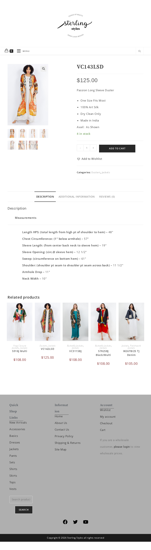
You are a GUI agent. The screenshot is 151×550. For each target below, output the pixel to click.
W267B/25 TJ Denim (131, 353)
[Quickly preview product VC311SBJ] (86, 309)
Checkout (106, 423)
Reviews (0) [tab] (107, 196)
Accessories (17, 429)
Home (59, 416)
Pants (13, 455)
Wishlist (105, 410)
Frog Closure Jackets (19, 346)
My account (108, 416)
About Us (61, 423)
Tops (12, 482)
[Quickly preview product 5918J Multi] (30, 309)
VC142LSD (47, 349)
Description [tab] (45, 196)
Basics (13, 436)
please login (122, 446)
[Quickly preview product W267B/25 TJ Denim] (142, 309)
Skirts (13, 475)
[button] (43, 69)
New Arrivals (18, 422)
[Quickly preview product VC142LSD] (58, 309)
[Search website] (139, 51)
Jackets (106, 172)
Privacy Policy (64, 436)
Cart (103, 430)
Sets (12, 462)
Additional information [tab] (77, 196)
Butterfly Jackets (75, 345)
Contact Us (62, 429)
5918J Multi (19, 351)
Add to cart (117, 148)
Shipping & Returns (68, 443)
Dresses (14, 442)
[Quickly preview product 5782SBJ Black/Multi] (114, 309)
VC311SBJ (75, 351)
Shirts (13, 469)
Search (24, 509)
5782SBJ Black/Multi (103, 353)
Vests (13, 489)
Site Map (60, 449)
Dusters (96, 172)
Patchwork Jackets (134, 346)
